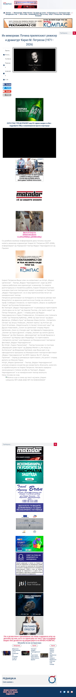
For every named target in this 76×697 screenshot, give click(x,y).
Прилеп (7, 50)
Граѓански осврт (64, 13)
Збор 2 (51, 14)
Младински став (11, 14)
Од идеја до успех (39, 13)
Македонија (17, 645)
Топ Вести (8, 59)
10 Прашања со (52, 13)
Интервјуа (66, 14)
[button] (7, 84)
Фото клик (23, 14)
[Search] (55, 444)
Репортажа (58, 14)
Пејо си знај (44, 14)
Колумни (38, 16)
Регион (8, 13)
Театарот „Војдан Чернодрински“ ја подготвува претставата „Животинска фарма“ (35, 654)
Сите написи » (8, 682)
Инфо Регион (27, 13)
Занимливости (33, 14)
